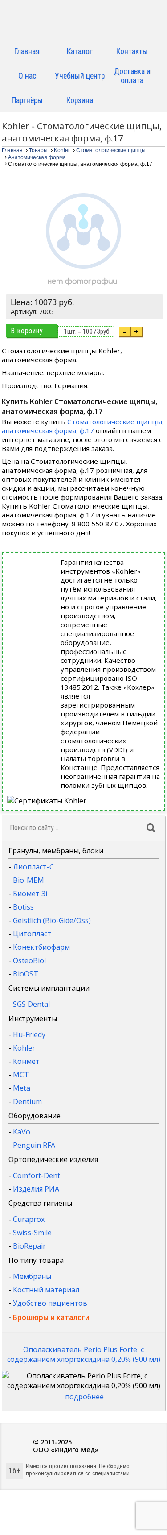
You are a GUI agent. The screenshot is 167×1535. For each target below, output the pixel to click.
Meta (21, 1088)
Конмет (26, 1061)
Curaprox (29, 1219)
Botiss (23, 907)
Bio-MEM (28, 880)
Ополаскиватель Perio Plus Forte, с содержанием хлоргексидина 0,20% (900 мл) (83, 1354)
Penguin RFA (34, 1145)
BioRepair (29, 1246)
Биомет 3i (30, 893)
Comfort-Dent (36, 1175)
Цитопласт (32, 934)
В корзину (27, 331)
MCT (21, 1075)
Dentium (27, 1101)
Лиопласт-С (33, 867)
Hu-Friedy (29, 1034)
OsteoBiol (29, 960)
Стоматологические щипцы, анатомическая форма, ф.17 (83, 426)
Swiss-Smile (32, 1232)
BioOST (25, 974)
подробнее (84, 1397)
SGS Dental (31, 1004)
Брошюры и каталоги (51, 1317)
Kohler (24, 1048)
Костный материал (46, 1290)
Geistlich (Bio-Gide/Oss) (52, 920)
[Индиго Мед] (84, 21)
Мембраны (32, 1276)
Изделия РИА (36, 1189)
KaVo (21, 1132)
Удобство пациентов (50, 1303)
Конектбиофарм (41, 947)
